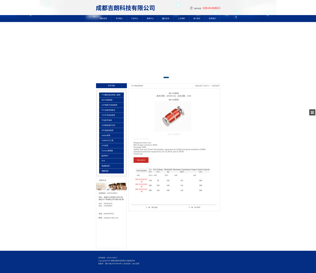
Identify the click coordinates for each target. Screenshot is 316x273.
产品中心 (134, 18)
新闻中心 (150, 18)
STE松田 (105, 146)
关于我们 (119, 18)
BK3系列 (197, 207)
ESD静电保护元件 (108, 125)
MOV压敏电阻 (107, 100)
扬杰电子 (105, 156)
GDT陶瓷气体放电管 (109, 105)
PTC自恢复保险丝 (108, 110)
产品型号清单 (107, 120)
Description (141, 160)
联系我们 (212, 18)
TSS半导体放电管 (108, 115)
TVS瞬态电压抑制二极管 (111, 95)
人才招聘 (181, 18)
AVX (103, 161)
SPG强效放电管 (107, 130)
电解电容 (105, 171)
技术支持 (165, 18)
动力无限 (135, 264)
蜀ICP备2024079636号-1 (114, 264)
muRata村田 (106, 135)
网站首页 (103, 18)
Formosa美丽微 (107, 151)
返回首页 (215, 86)
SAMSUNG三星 (107, 140)
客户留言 (196, 18)
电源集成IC (106, 166)
